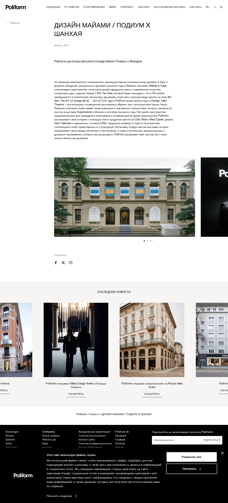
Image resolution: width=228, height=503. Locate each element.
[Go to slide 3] (150, 240)
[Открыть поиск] (221, 7)
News (45, 444)
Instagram (120, 436)
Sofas (9, 444)
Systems (10, 440)
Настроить (189, 468)
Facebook (120, 440)
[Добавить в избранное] (215, 7)
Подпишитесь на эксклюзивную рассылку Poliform (182, 432)
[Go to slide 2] (147, 240)
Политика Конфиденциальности (95, 444)
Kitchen (10, 436)
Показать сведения (59, 495)
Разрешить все (191, 456)
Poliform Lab (49, 440)
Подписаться (211, 440)
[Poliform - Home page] (16, 7)
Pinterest (120, 444)
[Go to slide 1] (144, 240)
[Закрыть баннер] (222, 453)
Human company (51, 436)
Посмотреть (76, 394)
